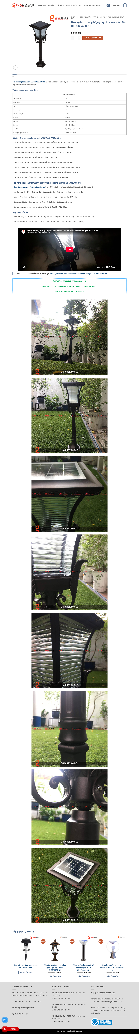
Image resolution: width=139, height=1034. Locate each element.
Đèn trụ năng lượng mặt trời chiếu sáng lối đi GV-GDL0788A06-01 (83, 967)
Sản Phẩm (51, 5)
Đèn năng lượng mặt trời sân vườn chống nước (30, 187)
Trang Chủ (41, 5)
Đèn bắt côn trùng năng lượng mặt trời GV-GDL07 (25, 966)
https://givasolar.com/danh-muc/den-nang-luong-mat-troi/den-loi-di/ (78, 273)
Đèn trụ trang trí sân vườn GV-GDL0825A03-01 (28, 82)
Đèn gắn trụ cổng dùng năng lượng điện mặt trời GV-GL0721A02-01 (55, 967)
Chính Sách (77, 5)
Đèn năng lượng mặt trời (89, 17)
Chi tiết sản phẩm (26, 972)
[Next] (125, 959)
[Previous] (12, 959)
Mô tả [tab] (14, 76)
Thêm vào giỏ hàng (93, 38)
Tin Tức (67, 5)
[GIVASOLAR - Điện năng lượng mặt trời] (23, 5)
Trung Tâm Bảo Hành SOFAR (93, 5)
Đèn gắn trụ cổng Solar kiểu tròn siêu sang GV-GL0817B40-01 (112, 967)
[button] (108, 5)
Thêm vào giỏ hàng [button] (55, 976)
